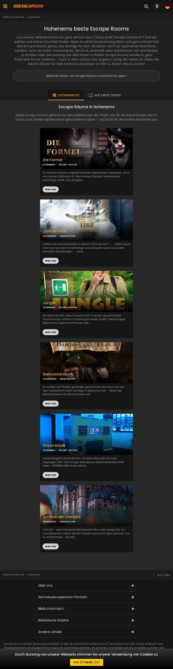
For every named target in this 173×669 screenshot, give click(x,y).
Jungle (49, 303)
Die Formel (52, 160)
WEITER (50, 260)
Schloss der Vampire (62, 517)
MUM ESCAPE (68, 236)
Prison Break (54, 445)
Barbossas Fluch (58, 374)
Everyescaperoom (13, 17)
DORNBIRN (49, 164)
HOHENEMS (49, 236)
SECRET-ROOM (68, 164)
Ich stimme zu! (86, 662)
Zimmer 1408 (54, 231)
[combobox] (156, 6)
